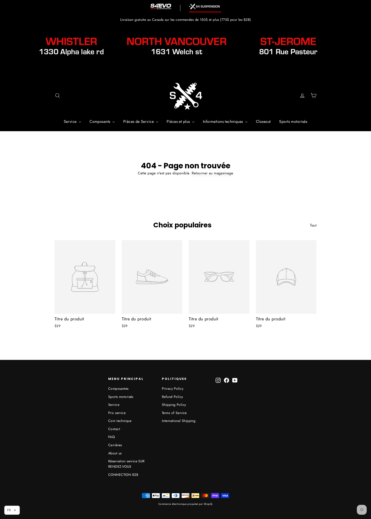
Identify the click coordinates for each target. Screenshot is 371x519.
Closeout (263, 121)
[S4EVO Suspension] (161, 6)
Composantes (118, 388)
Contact (114, 428)
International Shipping (178, 420)
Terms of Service (174, 412)
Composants (100, 121)
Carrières (115, 445)
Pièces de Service (139, 121)
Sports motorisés (293, 121)
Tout (313, 225)
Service (71, 121)
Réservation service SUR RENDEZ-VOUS (126, 464)
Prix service (117, 412)
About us (115, 453)
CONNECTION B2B (123, 474)
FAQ (111, 436)
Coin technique (119, 420)
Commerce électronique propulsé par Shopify (185, 504)
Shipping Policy (174, 404)
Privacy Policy (172, 388)
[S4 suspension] (205, 6)
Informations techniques (223, 121)
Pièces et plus (179, 121)
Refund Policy (172, 396)
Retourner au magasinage (212, 173)
